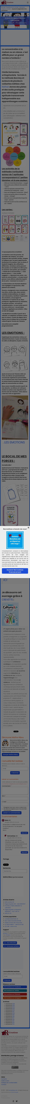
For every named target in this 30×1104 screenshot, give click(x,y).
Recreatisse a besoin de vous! (15, 529)
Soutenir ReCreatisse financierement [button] (15, 571)
